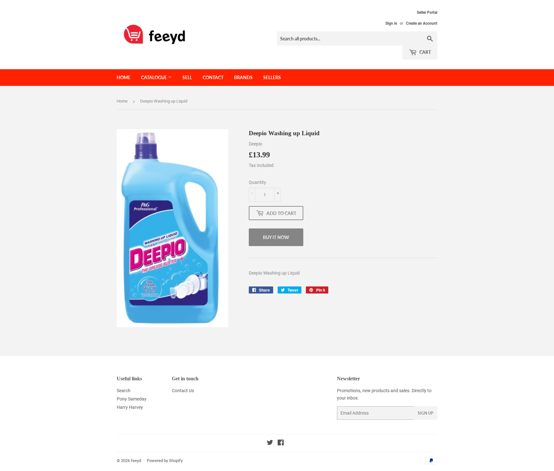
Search (123, 390)
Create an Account (421, 23)
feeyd (136, 460)
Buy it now (276, 237)
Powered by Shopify (165, 460)
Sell (187, 77)
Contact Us (183, 390)
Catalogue (154, 77)
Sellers (272, 77)
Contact (213, 77)
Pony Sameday (132, 398)
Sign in (391, 23)
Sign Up (425, 413)
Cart (424, 52)
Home (123, 77)
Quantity (257, 182)
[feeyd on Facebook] (280, 443)
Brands (243, 77)
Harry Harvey (130, 407)
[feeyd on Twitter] (270, 443)
